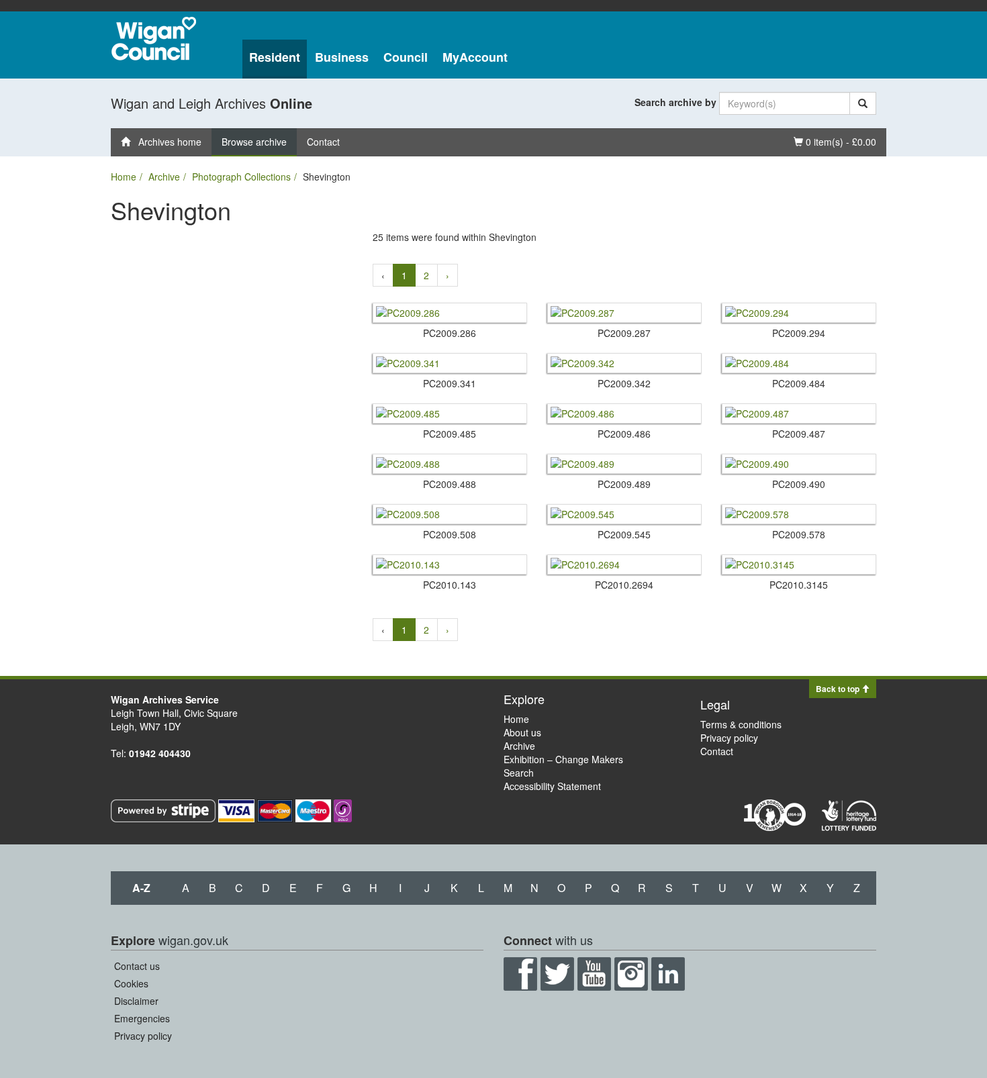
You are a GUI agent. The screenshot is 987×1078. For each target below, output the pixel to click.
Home (123, 176)
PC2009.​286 (449, 333)
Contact (323, 141)
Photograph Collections (241, 176)
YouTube (594, 974)
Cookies (131, 983)
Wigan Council (154, 38)
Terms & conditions (741, 724)
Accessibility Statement (552, 786)
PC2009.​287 (624, 333)
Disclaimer (136, 1001)
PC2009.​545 (624, 534)
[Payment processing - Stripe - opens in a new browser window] (164, 809)
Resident (274, 57)
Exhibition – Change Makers (563, 759)
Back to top (838, 689)
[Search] (862, 103)
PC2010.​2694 (624, 584)
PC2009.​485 (449, 433)
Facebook (520, 974)
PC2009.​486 (624, 433)
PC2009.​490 (798, 484)
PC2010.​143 (449, 584)
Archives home (165, 141)
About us (522, 732)
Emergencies (142, 1018)
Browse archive (254, 141)
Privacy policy (729, 737)
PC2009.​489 (624, 484)
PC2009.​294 (798, 333)
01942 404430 (160, 753)
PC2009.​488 (449, 484)
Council (405, 57)
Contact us (137, 966)
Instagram (631, 974)
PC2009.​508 (449, 534)
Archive (164, 176)
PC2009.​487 (798, 433)
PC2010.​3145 (798, 584)
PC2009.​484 (798, 383)
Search (519, 772)
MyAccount (475, 57)
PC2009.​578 (798, 534)
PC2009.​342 (624, 383)
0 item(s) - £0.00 (834, 141)
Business (342, 57)
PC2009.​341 (449, 383)
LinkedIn (668, 974)
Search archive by (675, 102)
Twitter (557, 974)
